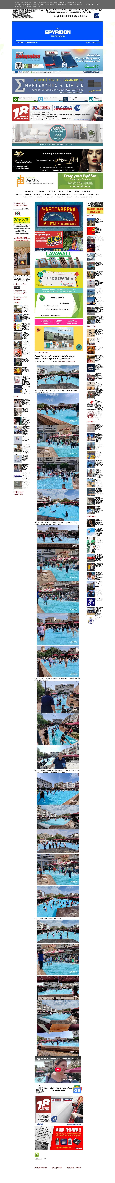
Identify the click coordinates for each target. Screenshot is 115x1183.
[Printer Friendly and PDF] (37, 1156)
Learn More (90, 4)
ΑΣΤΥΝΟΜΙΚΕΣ (48, 194)
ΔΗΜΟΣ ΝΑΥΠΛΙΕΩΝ (28, 197)
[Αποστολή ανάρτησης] (45, 1158)
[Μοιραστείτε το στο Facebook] (41, 1159)
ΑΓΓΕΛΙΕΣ (18, 194)
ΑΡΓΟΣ (59, 361)
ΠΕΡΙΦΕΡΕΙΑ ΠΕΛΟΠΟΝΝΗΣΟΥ (84, 197)
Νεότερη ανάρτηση (41, 1168)
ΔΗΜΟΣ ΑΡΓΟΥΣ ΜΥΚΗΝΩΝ (62, 194)
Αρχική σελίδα (57, 1168)
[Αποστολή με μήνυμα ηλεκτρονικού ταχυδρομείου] (35, 1159)
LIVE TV (61, 191)
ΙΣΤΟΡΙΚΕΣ (60, 197)
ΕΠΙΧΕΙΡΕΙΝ (40, 197)
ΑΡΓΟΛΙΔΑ (37, 194)
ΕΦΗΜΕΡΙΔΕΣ (40, 191)
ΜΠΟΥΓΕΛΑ (64, 361)
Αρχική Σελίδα (29, 191)
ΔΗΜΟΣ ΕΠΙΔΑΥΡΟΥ (79, 194)
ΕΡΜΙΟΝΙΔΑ (50, 197)
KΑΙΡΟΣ (77, 191)
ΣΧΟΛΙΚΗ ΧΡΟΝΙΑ (71, 361)
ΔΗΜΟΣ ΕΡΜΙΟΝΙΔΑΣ (93, 194)
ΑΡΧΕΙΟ (69, 191)
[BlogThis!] (37, 1159)
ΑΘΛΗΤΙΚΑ (28, 194)
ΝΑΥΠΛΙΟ (69, 197)
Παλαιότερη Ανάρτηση (74, 1168)
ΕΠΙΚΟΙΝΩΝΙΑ (86, 191)
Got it (98, 4)
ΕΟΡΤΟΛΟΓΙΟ (51, 191)
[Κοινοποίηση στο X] (39, 1159)
